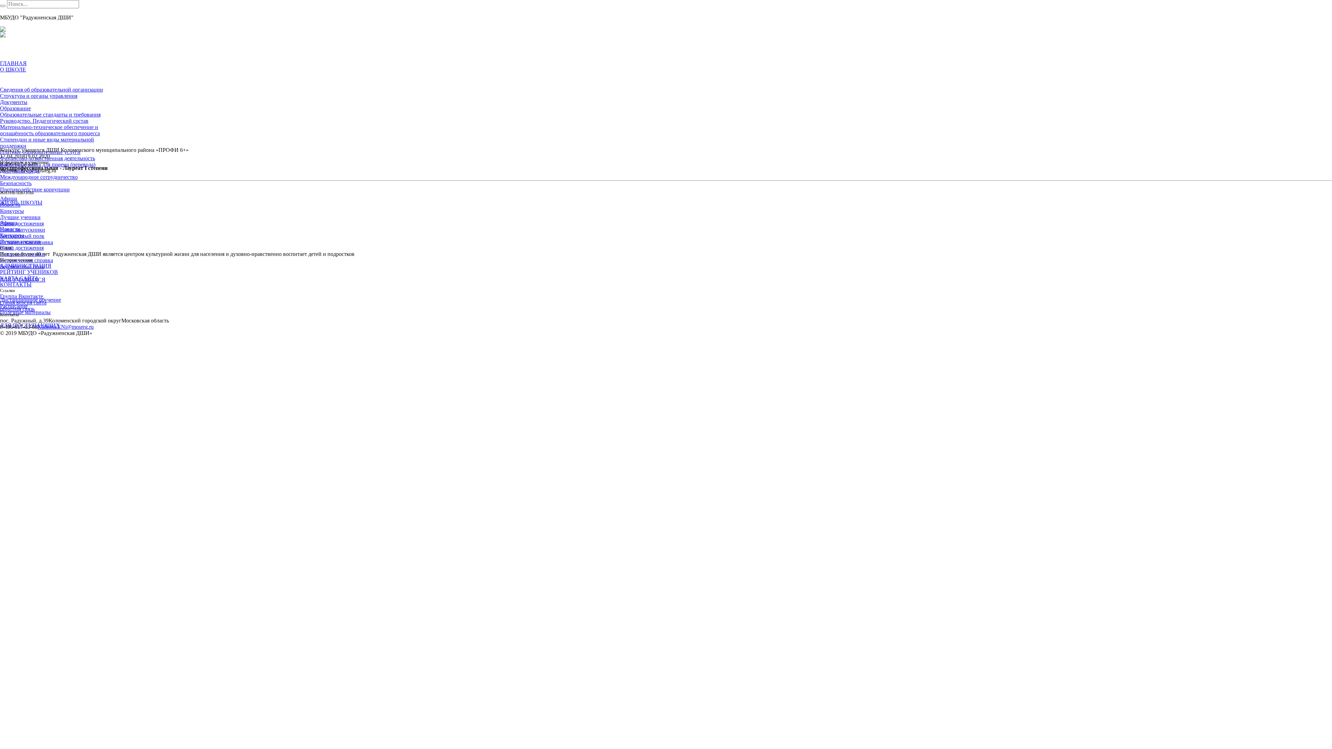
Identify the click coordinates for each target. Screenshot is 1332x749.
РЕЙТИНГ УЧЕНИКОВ (29, 272)
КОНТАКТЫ (16, 284)
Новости (10, 205)
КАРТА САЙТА (19, 278)
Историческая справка (26, 242)
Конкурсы (12, 211)
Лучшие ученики (20, 217)
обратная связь (17, 309)
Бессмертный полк (22, 236)
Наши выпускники (22, 230)
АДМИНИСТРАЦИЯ (25, 266)
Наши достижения (22, 223)
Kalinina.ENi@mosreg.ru (65, 327)
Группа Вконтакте (21, 296)
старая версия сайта (23, 302)
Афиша (8, 198)
